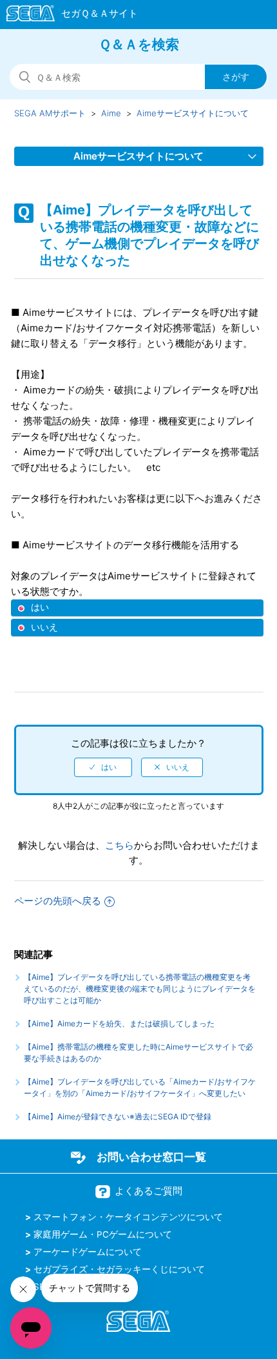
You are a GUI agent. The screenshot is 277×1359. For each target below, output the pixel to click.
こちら (119, 845)
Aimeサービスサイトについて (193, 113)
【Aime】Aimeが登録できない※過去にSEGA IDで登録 (117, 1116)
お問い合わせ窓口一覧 (151, 1156)
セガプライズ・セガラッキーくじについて (119, 1269)
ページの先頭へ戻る (57, 901)
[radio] (103, 767)
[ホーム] (66, 15)
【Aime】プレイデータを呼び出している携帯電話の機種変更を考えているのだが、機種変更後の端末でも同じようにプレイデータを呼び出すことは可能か (140, 988)
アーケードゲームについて (87, 1252)
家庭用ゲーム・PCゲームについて (102, 1234)
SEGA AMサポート (50, 113)
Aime (111, 113)
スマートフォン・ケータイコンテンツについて (128, 1217)
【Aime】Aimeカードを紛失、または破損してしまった (119, 1023)
